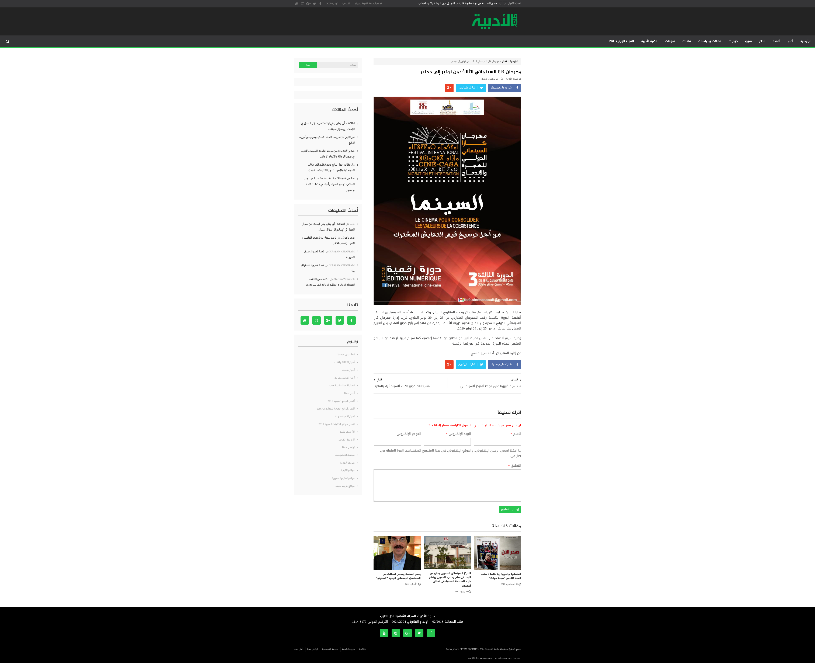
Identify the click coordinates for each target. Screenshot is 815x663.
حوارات (733, 41)
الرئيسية (806, 41)
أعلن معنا (349, 393)
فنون (748, 41)
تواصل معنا (348, 447)
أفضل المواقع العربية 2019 (341, 401)
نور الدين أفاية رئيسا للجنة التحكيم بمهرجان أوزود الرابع (327, 140)
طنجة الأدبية (512, 79)
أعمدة (776, 41)
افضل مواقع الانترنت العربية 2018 (337, 424)
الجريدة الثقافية (346, 440)
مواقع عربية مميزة (345, 486)
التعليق (514, 466)
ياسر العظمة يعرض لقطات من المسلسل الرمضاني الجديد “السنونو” (398, 576)
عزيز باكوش (348, 238)
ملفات (687, 41)
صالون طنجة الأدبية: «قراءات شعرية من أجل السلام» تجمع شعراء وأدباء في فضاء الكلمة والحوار (330, 184)
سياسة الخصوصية (345, 455)
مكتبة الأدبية (649, 41)
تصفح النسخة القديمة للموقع (368, 3)
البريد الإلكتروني (458, 434)
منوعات (670, 41)
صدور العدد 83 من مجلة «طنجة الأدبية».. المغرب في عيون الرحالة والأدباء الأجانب (328, 154)
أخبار (790, 41)
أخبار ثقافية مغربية (344, 378)
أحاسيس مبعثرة (346, 354)
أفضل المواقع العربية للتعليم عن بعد (336, 409)
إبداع (762, 41)
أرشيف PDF (331, 3)
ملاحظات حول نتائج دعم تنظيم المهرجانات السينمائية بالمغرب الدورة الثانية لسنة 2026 (457, 7)
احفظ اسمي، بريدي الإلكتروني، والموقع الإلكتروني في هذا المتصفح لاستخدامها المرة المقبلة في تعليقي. (450, 453)
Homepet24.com (488, 658)
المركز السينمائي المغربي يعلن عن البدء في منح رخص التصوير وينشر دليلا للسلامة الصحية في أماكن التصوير (450, 580)
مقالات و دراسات (709, 41)
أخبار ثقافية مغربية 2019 (341, 385)
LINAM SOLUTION (469, 649)
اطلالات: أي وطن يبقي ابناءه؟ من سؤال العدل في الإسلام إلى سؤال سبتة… (328, 126)
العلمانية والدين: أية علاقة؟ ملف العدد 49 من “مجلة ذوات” (501, 576)
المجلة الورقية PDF (621, 41)
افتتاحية (346, 3)
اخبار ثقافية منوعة (345, 416)
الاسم (515, 434)
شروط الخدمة (347, 463)
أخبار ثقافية (348, 370)
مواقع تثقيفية (347, 470)
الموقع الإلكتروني (409, 434)
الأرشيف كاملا (347, 432)
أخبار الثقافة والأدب (344, 362)
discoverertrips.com (510, 658)
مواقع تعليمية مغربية (343, 478)
